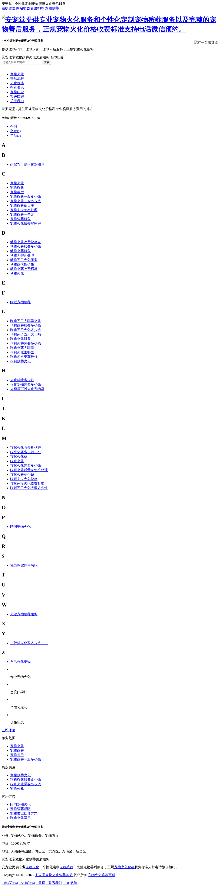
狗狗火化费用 (20, 818)
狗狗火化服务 (20, 339)
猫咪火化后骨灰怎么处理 (29, 470)
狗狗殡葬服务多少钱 (25, 325)
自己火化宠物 (20, 661)
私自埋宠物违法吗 (23, 565)
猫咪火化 (17, 461)
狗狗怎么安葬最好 (23, 357)
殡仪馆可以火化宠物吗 (27, 164)
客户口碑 (17, 96)
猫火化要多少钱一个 (25, 452)
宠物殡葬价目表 (22, 205)
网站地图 (23, 8)
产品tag (15, 135)
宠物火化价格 (124, 867)
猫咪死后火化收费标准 (27, 483)
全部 (13, 126)
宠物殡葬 (52, 8)
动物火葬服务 (20, 251)
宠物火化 (17, 74)
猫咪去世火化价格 (23, 479)
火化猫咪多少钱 (22, 380)
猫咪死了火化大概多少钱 (29, 488)
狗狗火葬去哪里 (22, 348)
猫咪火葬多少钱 (22, 474)
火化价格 (17, 83)
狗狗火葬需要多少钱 (25, 343)
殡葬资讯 (17, 87)
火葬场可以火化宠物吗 (27, 389)
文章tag (15, 131)
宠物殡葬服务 (20, 219)
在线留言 (8, 8)
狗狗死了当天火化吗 (25, 334)
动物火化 (17, 273)
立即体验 (8, 730)
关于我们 (17, 101)
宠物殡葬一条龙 (22, 214)
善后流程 (17, 78)
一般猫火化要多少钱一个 (29, 643)
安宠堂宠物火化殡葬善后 (54, 875)
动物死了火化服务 (23, 260)
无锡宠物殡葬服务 (23, 614)
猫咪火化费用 (20, 456)
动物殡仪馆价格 (22, 264)
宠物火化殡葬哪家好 (25, 223)
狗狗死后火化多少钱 (25, 330)
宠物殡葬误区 (20, 809)
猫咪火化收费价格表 (25, 447)
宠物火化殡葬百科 (101, 875)
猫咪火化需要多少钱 (25, 465)
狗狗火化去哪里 (22, 352)
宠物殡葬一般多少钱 (25, 196)
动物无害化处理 (22, 255)
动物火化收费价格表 (25, 242)
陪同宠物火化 (20, 526)
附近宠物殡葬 (20, 302)
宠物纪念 (17, 92)
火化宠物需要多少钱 (25, 384)
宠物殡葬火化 (20, 775)
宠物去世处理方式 (23, 813)
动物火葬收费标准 (23, 269)
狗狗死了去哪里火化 (25, 321)
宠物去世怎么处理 (23, 210)
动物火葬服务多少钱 (25, 246)
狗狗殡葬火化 (20, 361)
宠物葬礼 (17, 788)
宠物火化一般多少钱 (25, 201)
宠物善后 (17, 192)
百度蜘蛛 (37, 8)
